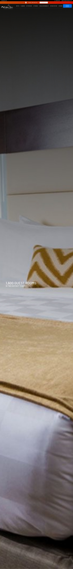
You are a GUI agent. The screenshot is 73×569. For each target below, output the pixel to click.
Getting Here (29, 5)
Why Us (17, 5)
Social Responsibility (44, 5)
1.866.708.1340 (57, 0)
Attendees (35, 5)
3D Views (60, 5)
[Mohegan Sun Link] (7, 6)
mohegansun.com (4, 0)
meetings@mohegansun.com (67, 0)
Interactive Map (53, 5)
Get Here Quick (43, 2)
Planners (23, 5)
